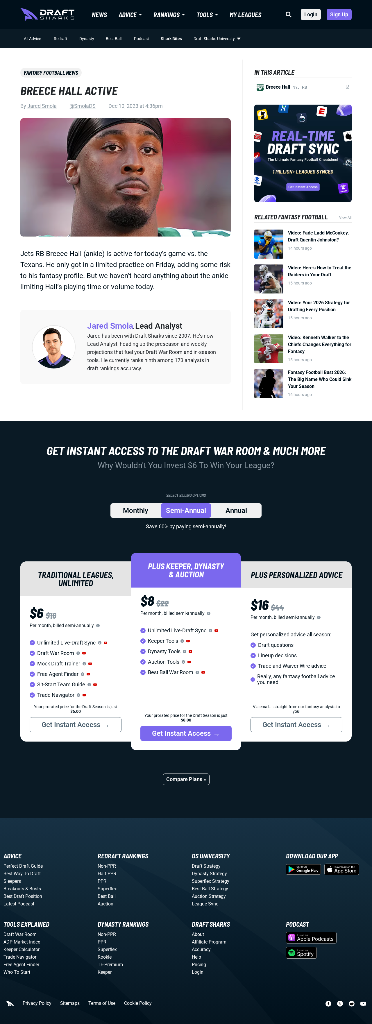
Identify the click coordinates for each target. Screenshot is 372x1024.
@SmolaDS (82, 106)
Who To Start (16, 972)
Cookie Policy (138, 1003)
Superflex (107, 888)
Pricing (199, 964)
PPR (102, 881)
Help (196, 957)
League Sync (205, 904)
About (198, 934)
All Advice (32, 38)
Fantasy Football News (51, 72)
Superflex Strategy (210, 881)
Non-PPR (107, 866)
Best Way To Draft (22, 873)
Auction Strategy (209, 896)
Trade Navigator (19, 957)
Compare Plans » (186, 779)
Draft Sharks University (214, 38)
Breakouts (13, 888)
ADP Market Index (21, 942)
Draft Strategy (206, 866)
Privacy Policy (37, 1003)
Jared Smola (42, 106)
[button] (105, 643)
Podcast (141, 38)
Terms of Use (101, 1003)
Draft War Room (20, 934)
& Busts (33, 888)
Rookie (105, 957)
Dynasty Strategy (209, 873)
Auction (105, 904)
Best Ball (113, 38)
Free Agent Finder (21, 964)
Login (310, 14)
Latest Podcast (18, 904)
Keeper (105, 972)
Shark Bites (171, 38)
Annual (236, 510)
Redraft (60, 38)
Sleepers (12, 881)
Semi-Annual (186, 510)
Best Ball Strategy (210, 888)
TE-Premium (110, 964)
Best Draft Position (22, 896)
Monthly (135, 510)
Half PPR (107, 873)
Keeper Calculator (21, 949)
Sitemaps (70, 1003)
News (99, 14)
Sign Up (339, 14)
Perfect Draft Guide (23, 866)
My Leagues (245, 14)
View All (345, 218)
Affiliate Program (209, 942)
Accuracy (201, 949)
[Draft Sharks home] (47, 14)
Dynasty (86, 38)
